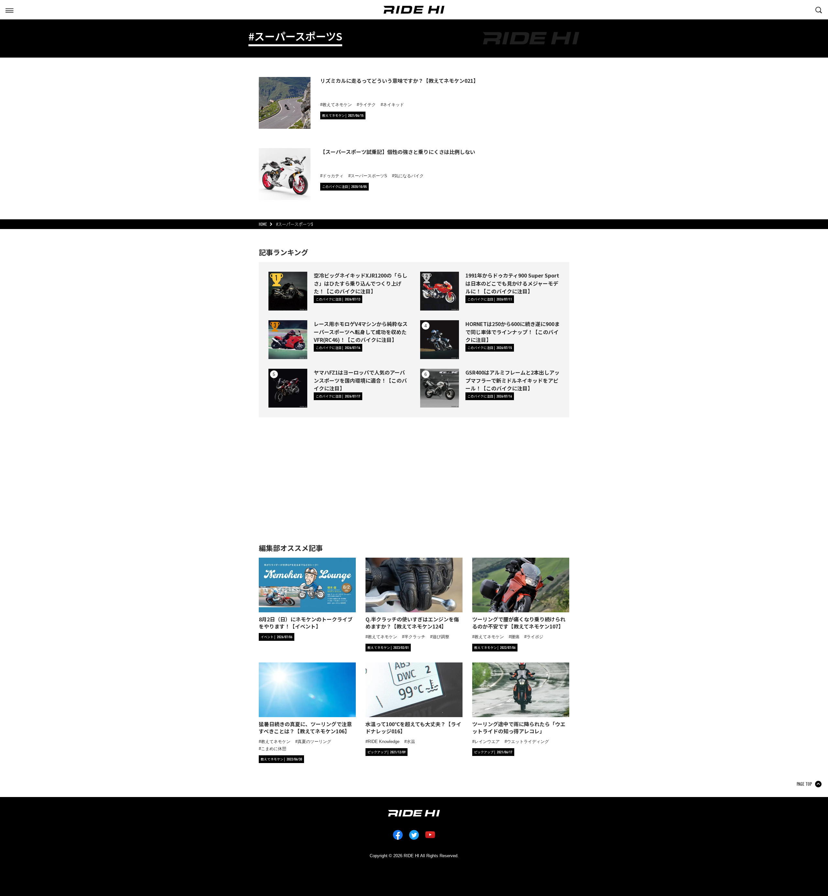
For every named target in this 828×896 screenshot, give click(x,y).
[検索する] (818, 9)
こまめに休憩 (273, 748)
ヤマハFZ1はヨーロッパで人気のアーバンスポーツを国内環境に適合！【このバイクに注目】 (360, 380)
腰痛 (515, 636)
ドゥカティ (332, 175)
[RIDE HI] (414, 10)
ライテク (367, 104)
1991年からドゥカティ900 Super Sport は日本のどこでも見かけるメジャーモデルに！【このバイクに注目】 (512, 283)
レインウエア (487, 741)
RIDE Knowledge (383, 741)
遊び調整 (440, 636)
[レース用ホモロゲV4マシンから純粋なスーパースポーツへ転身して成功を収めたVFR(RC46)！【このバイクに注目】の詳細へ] (287, 339)
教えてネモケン (337, 104)
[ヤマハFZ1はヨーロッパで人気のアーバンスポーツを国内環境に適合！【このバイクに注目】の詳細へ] (287, 388)
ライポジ (535, 636)
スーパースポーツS (369, 175)
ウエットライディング (528, 741)
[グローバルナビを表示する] (9, 9)
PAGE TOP (804, 784)
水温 (411, 741)
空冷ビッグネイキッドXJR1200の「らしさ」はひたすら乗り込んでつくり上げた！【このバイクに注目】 (360, 283)
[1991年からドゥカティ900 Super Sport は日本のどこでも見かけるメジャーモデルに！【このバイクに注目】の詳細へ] (439, 291)
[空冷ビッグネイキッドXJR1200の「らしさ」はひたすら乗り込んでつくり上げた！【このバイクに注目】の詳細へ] (287, 291)
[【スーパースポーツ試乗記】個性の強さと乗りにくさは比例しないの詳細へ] (284, 174)
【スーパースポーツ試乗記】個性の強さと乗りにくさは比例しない (397, 152)
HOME (263, 224)
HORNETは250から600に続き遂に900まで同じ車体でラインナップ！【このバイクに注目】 (512, 331)
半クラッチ (414, 636)
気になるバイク (409, 175)
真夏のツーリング (314, 741)
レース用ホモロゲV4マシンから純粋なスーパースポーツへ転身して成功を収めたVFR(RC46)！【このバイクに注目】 (361, 331)
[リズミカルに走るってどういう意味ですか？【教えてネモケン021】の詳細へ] (284, 103)
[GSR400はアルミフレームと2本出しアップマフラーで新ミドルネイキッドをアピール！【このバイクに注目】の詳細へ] (439, 388)
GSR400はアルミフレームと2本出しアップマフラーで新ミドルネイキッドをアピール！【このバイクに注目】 (512, 380)
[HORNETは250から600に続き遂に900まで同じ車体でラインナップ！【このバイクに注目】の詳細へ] (439, 339)
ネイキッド (393, 104)
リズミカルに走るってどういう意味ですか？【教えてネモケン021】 (399, 80)
